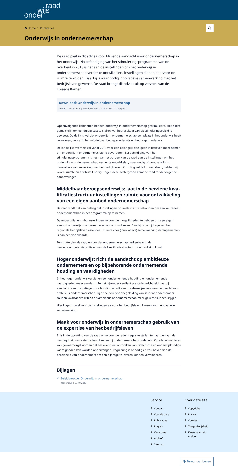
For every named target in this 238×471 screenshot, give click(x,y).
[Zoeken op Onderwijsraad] (210, 28)
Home (32, 28)
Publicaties (47, 28)
